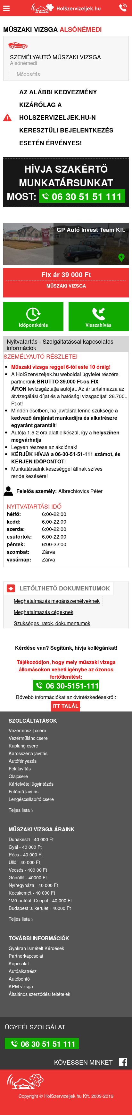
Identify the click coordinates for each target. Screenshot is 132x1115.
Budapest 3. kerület (28, 907)
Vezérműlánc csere (28, 737)
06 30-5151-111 (72, 685)
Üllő (12, 862)
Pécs (14, 854)
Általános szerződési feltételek (39, 993)
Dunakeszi (19, 839)
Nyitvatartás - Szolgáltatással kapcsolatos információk (60, 344)
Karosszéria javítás (28, 753)
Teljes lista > (21, 809)
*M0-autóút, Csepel (28, 900)
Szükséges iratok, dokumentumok (52, 623)
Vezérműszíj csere (27, 730)
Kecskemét (20, 892)
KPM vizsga (21, 986)
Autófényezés (23, 760)
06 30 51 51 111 (122, 7)
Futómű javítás (23, 791)
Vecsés (16, 869)
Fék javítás (20, 768)
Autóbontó (19, 978)
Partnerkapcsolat (26, 955)
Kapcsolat (19, 963)
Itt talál (65, 706)
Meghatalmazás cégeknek (43, 612)
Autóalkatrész (23, 971)
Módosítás (28, 74)
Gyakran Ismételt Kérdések (36, 948)
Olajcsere (18, 776)
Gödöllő (16, 877)
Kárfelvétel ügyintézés (31, 783)
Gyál (13, 846)
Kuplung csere (23, 745)
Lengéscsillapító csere (31, 799)
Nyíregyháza (21, 885)
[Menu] (9, 8)
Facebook (123, 1062)
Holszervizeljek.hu (66, 8)
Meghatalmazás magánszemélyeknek (57, 600)
